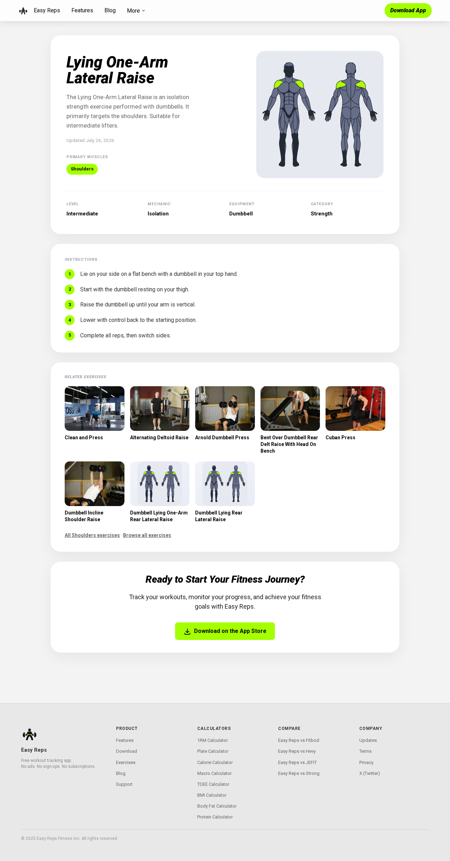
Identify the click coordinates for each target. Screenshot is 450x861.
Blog (110, 10)
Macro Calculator (214, 773)
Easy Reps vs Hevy (297, 751)
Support (124, 784)
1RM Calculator (212, 740)
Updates (368, 740)
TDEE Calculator (213, 784)
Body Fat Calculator (217, 806)
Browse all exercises (147, 535)
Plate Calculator (213, 751)
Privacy (366, 762)
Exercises (125, 762)
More (133, 10)
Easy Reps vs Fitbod (298, 740)
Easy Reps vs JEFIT (297, 762)
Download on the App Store (230, 631)
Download (126, 751)
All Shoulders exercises (92, 535)
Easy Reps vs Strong (299, 773)
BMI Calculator (211, 795)
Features (82, 10)
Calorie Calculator (215, 762)
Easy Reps (47, 10)
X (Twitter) (369, 773)
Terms (365, 751)
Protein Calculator (215, 817)
